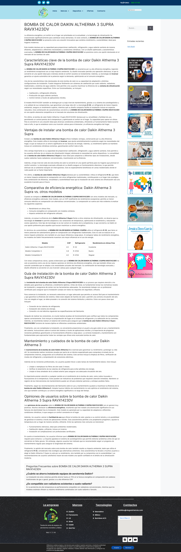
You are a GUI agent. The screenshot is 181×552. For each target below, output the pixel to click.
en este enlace (59, 550)
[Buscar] (150, 28)
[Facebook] (39, 2)
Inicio (55, 11)
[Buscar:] (137, 28)
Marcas (64, 11)
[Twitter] (43, 2)
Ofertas (90, 11)
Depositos (77, 11)
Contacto (101, 11)
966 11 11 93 (135, 3)
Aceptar (116, 547)
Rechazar (128, 547)
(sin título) (131, 47)
